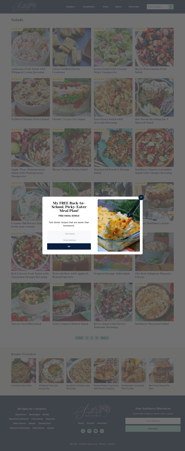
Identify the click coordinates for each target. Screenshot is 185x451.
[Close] (141, 197)
